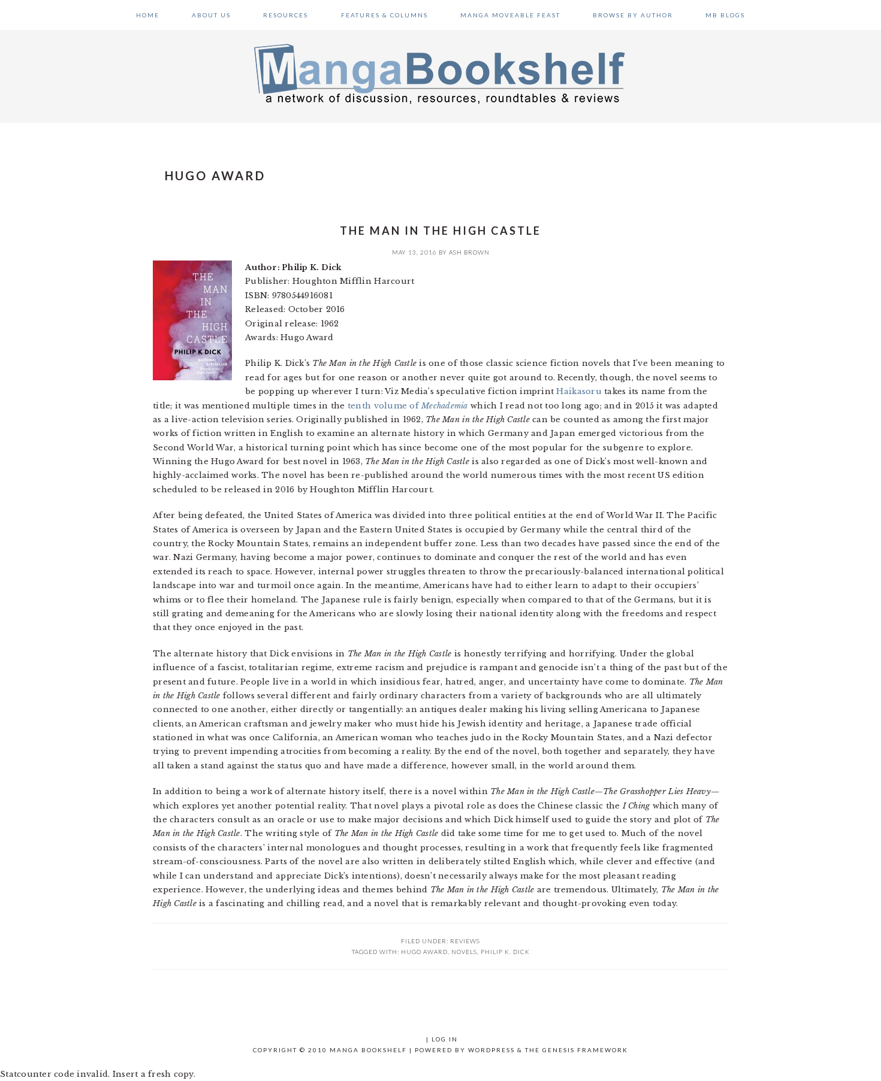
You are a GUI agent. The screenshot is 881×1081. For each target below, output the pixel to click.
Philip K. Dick (505, 951)
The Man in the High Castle (440, 230)
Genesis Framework (585, 1049)
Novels (464, 951)
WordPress (491, 1049)
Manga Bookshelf (440, 73)
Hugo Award (424, 951)
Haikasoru (578, 391)
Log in (445, 1039)
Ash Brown (469, 252)
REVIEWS (465, 940)
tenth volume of (408, 406)
